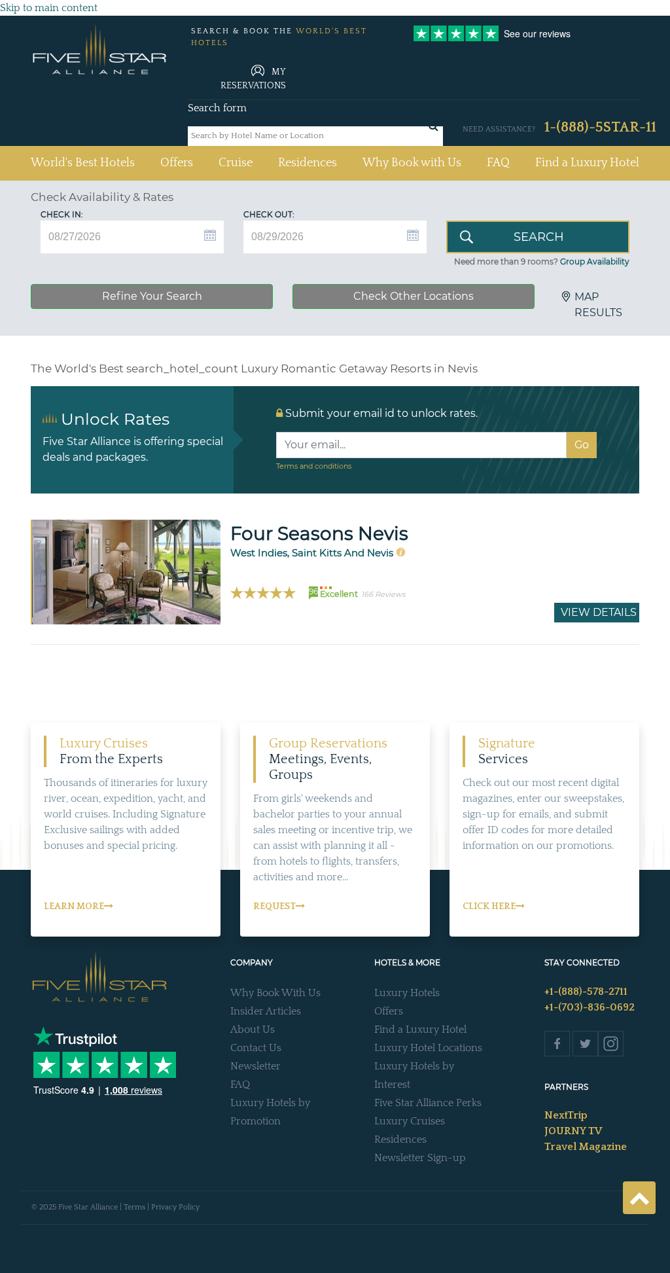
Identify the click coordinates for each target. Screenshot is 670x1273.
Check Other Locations (413, 296)
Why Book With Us (275, 993)
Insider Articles (265, 1011)
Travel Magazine (585, 1147)
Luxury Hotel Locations (428, 1048)
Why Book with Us (411, 163)
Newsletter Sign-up (420, 1158)
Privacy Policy (175, 1207)
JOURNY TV (573, 1131)
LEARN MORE (74, 906)
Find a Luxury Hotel (587, 163)
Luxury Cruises (409, 1121)
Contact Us (255, 1048)
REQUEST (274, 906)
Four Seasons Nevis (319, 533)
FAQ (498, 163)
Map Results (598, 305)
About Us (252, 1029)
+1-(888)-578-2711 (585, 991)
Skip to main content (48, 8)
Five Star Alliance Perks (428, 1103)
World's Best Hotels (83, 163)
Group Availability (594, 261)
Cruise (236, 163)
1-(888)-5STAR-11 (600, 127)
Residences (307, 163)
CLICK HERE (489, 906)
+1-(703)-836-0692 (589, 1007)
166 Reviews (383, 594)
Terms (134, 1207)
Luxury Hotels (407, 993)
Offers (176, 163)
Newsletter (255, 1066)
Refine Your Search (152, 296)
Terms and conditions (313, 466)
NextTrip (566, 1115)
